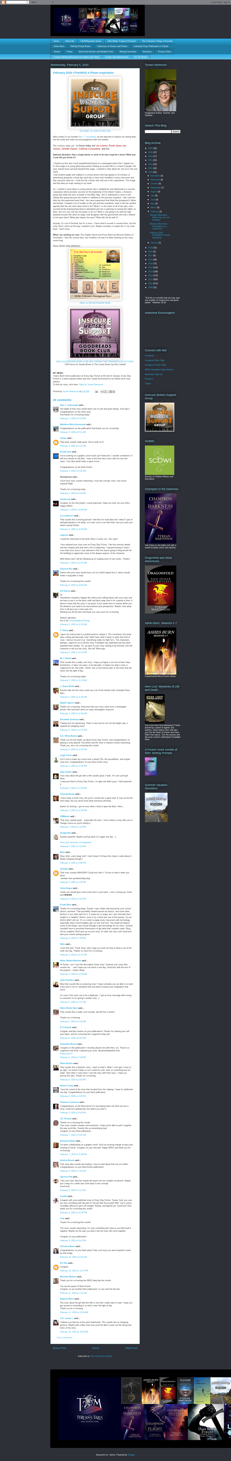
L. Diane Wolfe (67, 686)
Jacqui (63, 438)
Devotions (147, 51)
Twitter (148, 383)
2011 (150, 279)
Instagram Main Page (154, 360)
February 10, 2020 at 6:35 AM (73, 1257)
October (155, 183)
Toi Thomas (66, 1118)
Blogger (131, 1455)
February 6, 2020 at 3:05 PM (73, 1079)
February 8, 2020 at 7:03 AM (73, 1171)
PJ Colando (65, 1027)
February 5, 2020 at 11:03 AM (73, 624)
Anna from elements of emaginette (75, 842)
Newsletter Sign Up (153, 374)
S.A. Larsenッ (66, 1318)
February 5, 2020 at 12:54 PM (73, 810)
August (154, 191)
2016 (150, 259)
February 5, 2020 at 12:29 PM (73, 749)
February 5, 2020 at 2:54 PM (73, 846)
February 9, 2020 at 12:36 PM (73, 1212)
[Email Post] (96, 391)
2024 (150, 156)
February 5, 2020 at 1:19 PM (73, 827)
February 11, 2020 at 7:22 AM (73, 1293)
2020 (150, 172)
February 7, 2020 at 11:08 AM (73, 1154)
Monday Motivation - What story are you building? (160, 217)
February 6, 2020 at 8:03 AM (73, 1038)
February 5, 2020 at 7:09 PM (73, 938)
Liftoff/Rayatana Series (90, 41)
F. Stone (64, 630)
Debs (62, 944)
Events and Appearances (116, 57)
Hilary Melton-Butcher (70, 960)
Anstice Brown (67, 1160)
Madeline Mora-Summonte (73, 424)
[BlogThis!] (104, 391)
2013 (150, 271)
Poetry (69, 51)
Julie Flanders (67, 980)
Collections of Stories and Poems (112, 46)
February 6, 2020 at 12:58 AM (73, 974)
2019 (150, 247)
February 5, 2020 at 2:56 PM (73, 863)
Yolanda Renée (67, 794)
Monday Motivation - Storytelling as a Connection (159, 226)
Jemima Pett (66, 1177)
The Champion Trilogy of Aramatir (157, 41)
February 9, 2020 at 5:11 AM (73, 1190)
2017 (150, 255)
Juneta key (65, 499)
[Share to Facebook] (110, 391)
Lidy (62, 1218)
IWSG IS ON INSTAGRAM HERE (95, 303)
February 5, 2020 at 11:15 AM (73, 652)
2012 (150, 275)
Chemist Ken (66, 569)
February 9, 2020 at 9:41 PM (73, 1240)
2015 (150, 263)
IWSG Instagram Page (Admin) (159, 369)
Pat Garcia (65, 591)
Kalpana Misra (67, 1299)
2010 (150, 283)
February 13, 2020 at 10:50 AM (74, 1332)
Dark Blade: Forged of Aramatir (122, 41)
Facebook (149, 355)
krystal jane (65, 452)
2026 (150, 148)
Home (56, 41)
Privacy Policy (164, 51)
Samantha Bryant (68, 1044)
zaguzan (64, 535)
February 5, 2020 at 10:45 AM (73, 585)
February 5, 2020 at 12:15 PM (73, 730)
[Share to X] (107, 391)
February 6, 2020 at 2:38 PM (73, 1057)
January (155, 242)
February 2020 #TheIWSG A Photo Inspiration (160, 235)
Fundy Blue (65, 904)
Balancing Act (66, 1053)
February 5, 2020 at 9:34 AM (73, 493)
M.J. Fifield (65, 658)
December (156, 176)
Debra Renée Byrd (68, 1008)
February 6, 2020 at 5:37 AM (73, 1002)
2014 (150, 267)
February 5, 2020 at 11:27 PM (73, 955)
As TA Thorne (141, 57)
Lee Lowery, (102, 145)
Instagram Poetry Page (155, 365)
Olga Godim (66, 772)
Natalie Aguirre (67, 703)
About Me (69, 41)
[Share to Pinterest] (113, 391)
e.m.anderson (66, 515)
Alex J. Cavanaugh (87, 137)
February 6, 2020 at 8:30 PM (73, 1112)
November (156, 179)
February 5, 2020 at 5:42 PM (73, 899)
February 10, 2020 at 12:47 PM (74, 1270)
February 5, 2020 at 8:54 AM (73, 418)
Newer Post (59, 1348)
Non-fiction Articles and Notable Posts (96, 51)
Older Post (131, 1348)
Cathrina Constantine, (90, 149)
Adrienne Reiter (67, 1141)
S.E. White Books (68, 736)
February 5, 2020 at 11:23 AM (73, 680)
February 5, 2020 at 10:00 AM (73, 510)
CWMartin (64, 816)
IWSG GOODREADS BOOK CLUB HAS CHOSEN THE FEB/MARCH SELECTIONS (94, 361)
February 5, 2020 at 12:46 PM (73, 788)
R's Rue (63, 1263)
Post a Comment (64, 1337)
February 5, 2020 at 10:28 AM (73, 529)
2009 (150, 287)
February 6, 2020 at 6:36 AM (73, 1021)
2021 (150, 168)
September (156, 187)
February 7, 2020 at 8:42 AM (73, 1135)
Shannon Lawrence (69, 1102)
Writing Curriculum (128, 51)
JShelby (64, 869)
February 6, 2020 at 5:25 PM (73, 1096)
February (155, 211)
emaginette (65, 833)
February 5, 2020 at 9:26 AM (73, 471)
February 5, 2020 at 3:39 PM (73, 882)
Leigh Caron (66, 755)
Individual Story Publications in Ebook (151, 46)
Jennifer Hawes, (69, 149)
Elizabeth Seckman (69, 719)
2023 (150, 160)
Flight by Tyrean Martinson (91, 384)
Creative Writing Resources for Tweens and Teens (76, 57)
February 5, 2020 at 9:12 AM (73, 446)
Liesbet (63, 1196)
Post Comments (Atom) (101, 1356)
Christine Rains (67, 1246)
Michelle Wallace (68, 1276)
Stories (57, 51)
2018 (150, 251)
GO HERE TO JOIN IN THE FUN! (95, 131)
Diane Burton (66, 1063)
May (153, 203)
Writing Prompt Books (81, 46)
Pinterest (149, 379)
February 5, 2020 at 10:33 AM (73, 563)
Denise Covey (67, 1085)
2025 (150, 152)
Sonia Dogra (66, 888)
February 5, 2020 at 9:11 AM (73, 432)
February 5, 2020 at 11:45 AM (73, 697)
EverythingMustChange (79, 620)
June (153, 199)
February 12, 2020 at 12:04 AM (74, 1312)
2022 (150, 164)
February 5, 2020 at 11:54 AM (73, 713)
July (153, 195)
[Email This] (101, 391)
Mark (62, 852)
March (154, 207)
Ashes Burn (59, 46)
